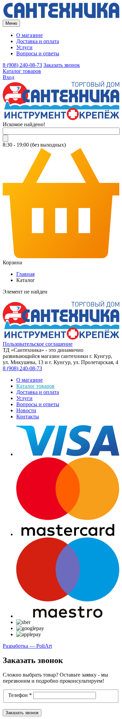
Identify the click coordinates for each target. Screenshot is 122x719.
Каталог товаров (22, 71)
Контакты (27, 416)
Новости (26, 410)
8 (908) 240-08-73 (22, 65)
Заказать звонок (61, 65)
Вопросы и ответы (37, 53)
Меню (11, 23)
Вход (8, 77)
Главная (25, 274)
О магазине (29, 35)
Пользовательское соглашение (38, 344)
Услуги (24, 47)
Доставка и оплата (37, 41)
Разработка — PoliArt (27, 646)
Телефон (20, 695)
